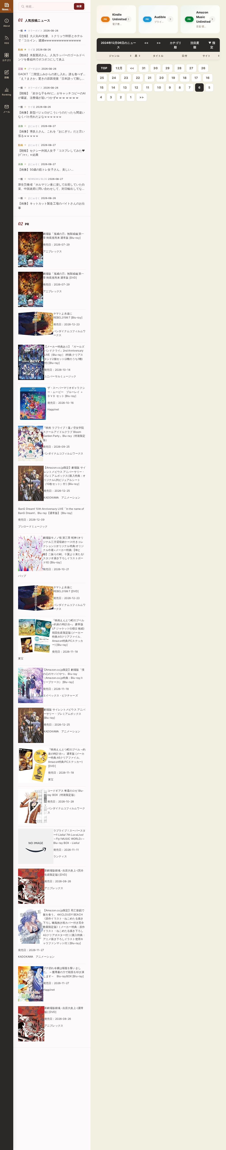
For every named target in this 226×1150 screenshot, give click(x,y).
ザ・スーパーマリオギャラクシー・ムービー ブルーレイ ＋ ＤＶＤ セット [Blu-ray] (66, 392)
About (6, 25)
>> (159, 43)
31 (143, 68)
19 (173, 78)
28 (179, 68)
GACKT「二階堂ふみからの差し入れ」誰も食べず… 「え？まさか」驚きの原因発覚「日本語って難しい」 (51, 78)
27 (191, 68)
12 (136, 87)
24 (114, 78)
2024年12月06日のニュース (118, 45)
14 (113, 87)
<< (146, 43)
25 (102, 78)
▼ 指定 (211, 45)
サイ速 (31, 49)
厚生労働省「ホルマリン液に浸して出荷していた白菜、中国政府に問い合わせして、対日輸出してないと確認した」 (51, 189)
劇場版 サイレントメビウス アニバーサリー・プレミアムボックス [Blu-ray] (64, 713)
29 (168, 68)
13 (125, 87)
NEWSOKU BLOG (37, 179)
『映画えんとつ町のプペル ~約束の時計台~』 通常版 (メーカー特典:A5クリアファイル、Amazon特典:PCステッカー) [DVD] (66, 757)
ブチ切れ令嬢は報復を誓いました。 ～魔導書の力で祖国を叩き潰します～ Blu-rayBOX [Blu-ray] (63, 972)
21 (149, 78)
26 (203, 68)
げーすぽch (34, 68)
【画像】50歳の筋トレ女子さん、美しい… (45, 169)
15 (102, 87)
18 (184, 78)
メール (6, 111)
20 (161, 78)
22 (138, 78)
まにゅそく (34, 126)
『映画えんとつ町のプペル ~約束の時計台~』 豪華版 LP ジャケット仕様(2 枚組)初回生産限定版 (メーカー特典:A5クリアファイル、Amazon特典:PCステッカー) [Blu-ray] (68, 633)
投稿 (6, 77)
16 (207, 78)
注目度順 (194, 45)
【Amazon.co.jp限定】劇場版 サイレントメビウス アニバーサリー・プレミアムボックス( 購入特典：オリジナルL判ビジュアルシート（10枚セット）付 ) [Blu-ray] (65, 476)
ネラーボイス (35, 30)
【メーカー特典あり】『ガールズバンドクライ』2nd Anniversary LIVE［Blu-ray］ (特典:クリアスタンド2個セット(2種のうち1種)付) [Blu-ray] (64, 355)
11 (147, 87)
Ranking (6, 94)
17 (196, 78)
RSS (6, 43)
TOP (104, 68)
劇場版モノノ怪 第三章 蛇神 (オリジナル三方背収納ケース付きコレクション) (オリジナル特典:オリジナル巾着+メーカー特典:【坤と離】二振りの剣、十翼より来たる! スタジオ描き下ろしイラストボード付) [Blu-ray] (63, 550)
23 (126, 78)
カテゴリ (6, 60)
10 (159, 87)
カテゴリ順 (175, 45)
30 (155, 68)
